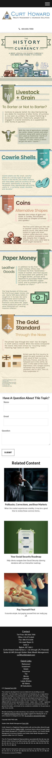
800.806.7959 (27, 28)
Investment (26, 666)
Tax (26, 673)
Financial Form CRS (10, 688)
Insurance (26, 671)
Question (6, 430)
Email (6, 416)
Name (6, 402)
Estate (26, 669)
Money (26, 676)
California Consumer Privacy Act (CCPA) (16, 714)
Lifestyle (26, 678)
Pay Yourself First (26, 609)
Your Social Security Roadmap (26, 556)
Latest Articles (26, 681)
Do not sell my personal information (35, 716)
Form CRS (25, 723)
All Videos (26, 683)
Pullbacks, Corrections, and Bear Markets (26, 504)
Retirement (26, 664)
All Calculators (26, 686)
